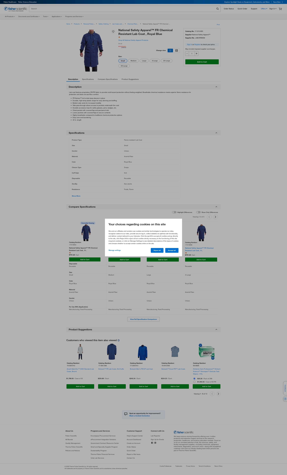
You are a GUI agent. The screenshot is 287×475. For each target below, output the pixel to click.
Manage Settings (115, 250)
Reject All (157, 250)
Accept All (172, 250)
